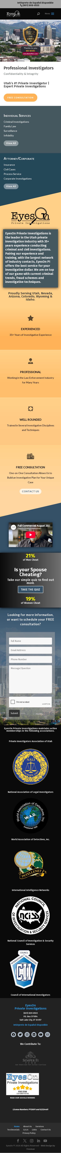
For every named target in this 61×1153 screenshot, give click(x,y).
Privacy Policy (29, 1133)
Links (34, 1130)
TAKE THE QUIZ (30, 589)
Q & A (25, 1130)
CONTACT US (30, 491)
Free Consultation (20, 97)
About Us (27, 1126)
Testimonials (13, 1130)
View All (11, 143)
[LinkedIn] (38, 1141)
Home (17, 1126)
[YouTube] (45, 1141)
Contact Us (46, 1130)
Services (39, 1126)
